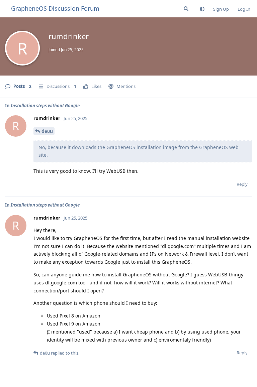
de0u (47, 131)
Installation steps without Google (45, 106)
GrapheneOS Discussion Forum (55, 8)
